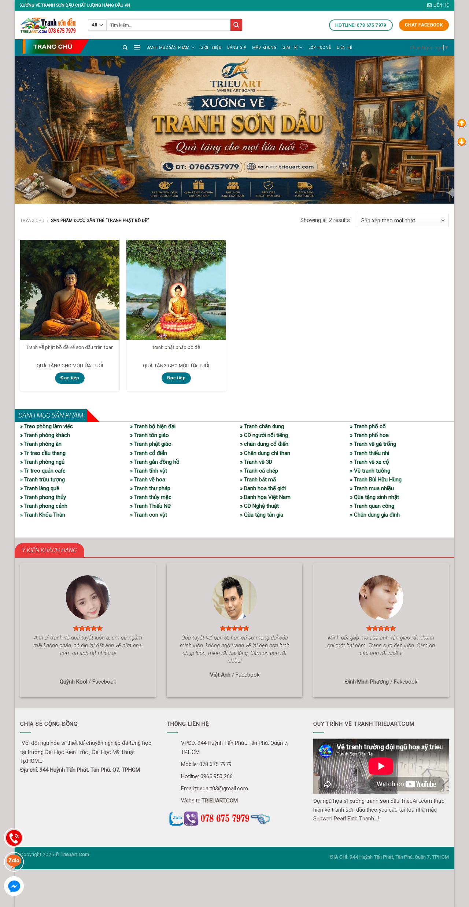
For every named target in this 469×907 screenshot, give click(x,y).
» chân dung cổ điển (264, 444)
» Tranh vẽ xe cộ (369, 462)
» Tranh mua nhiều (372, 488)
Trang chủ (32, 220)
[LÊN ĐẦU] (461, 123)
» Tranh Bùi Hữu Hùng (376, 479)
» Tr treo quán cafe (43, 470)
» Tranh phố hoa (369, 435)
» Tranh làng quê (39, 488)
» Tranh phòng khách (45, 435)
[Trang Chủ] (55, 46)
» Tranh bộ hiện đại (153, 426)
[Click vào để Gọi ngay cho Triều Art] (234, 817)
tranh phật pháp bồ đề (176, 347)
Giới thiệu (210, 47)
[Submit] (236, 25)
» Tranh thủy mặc (150, 497)
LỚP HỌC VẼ (320, 47)
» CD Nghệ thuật (259, 506)
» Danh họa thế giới (263, 488)
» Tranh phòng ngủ (42, 462)
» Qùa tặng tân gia (261, 514)
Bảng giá (237, 47)
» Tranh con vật (148, 514)
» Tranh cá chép (259, 470)
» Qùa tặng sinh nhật (374, 497)
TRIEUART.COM (220, 800)
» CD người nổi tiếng (264, 435)
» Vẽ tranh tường (370, 470)
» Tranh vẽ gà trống (373, 444)
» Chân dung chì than (265, 453)
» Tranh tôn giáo (149, 435)
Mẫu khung (264, 47)
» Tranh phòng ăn (41, 444)
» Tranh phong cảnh (43, 506)
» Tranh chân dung (262, 426)
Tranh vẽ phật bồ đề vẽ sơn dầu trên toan (70, 347)
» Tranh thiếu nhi (369, 453)
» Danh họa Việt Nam (265, 497)
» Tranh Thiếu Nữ (150, 506)
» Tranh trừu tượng (42, 479)
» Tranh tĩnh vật (148, 470)
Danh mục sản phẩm (168, 47)
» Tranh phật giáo (150, 444)
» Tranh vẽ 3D (256, 462)
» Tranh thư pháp (150, 488)
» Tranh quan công (372, 506)
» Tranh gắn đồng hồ (155, 462)
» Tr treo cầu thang (43, 453)
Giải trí (290, 47)
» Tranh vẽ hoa (147, 479)
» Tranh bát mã (258, 479)
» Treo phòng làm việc (46, 426)
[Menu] (137, 47)
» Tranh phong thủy (43, 497)
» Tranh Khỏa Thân (42, 514)
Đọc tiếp (69, 377)
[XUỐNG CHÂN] (461, 141)
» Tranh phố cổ (368, 426)
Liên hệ (344, 47)
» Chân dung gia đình (375, 514)
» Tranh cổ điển (148, 453)
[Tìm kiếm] (125, 47)
